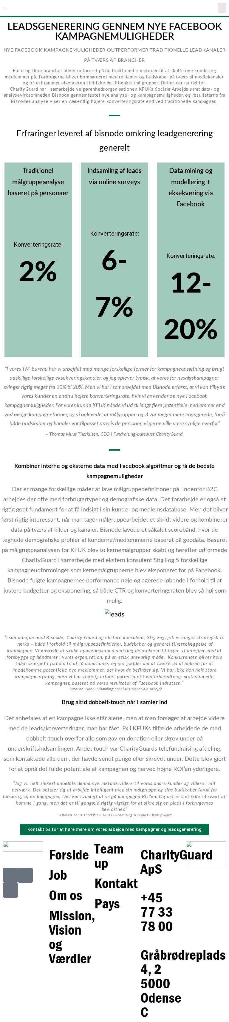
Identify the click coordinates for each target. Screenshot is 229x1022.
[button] (222, 8)
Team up (109, 855)
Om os (65, 895)
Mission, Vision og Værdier (72, 937)
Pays (107, 903)
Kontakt (116, 883)
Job (58, 874)
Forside (69, 854)
